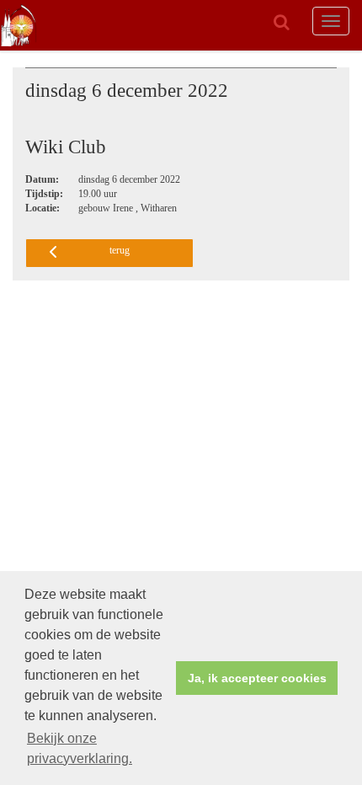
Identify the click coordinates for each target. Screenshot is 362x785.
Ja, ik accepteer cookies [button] (257, 678)
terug (119, 250)
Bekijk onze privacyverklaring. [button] (79, 748)
